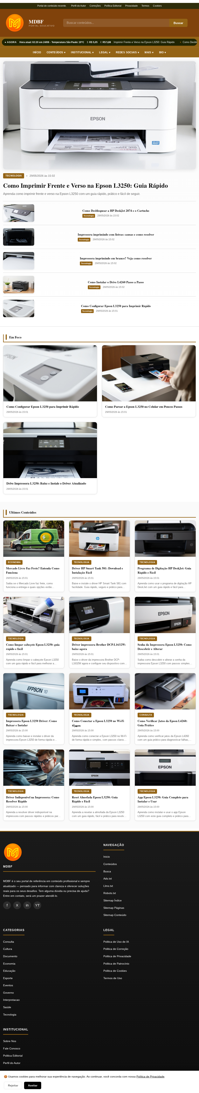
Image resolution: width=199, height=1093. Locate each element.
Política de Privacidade (150, 1076)
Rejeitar (13, 1085)
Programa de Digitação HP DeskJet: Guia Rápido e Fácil (164, 570)
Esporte (8, 978)
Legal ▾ (104, 52)
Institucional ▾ (82, 52)
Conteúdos (110, 864)
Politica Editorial (13, 1055)
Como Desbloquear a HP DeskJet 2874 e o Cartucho (115, 210)
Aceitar (32, 1085)
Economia (14, 562)
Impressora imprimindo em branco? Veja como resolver (116, 258)
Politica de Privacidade (117, 956)
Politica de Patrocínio (116, 963)
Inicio (106, 856)
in (27, 905)
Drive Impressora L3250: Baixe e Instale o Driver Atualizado (46, 483)
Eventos (8, 985)
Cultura (7, 948)
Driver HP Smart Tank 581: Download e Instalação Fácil (97, 570)
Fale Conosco (11, 1048)
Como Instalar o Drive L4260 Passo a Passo (116, 282)
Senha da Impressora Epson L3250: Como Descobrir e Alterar (165, 646)
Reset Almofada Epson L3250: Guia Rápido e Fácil (95, 799)
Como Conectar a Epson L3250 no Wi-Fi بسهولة (98, 723)
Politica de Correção (115, 948)
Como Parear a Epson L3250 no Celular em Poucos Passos (143, 406)
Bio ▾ (162, 52)
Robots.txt (109, 893)
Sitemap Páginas (113, 907)
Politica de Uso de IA (116, 941)
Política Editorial (112, 5)
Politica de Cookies (115, 970)
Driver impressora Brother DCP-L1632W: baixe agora (99, 646)
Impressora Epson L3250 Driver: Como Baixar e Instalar (31, 723)
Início (37, 52)
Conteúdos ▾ (56, 52)
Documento (10, 956)
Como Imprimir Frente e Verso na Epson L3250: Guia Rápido (138, 42)
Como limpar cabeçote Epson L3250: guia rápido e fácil (33, 646)
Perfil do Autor (78, 5)
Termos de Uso (112, 978)
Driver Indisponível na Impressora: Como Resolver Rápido (32, 799)
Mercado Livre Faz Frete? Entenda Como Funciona (32, 570)
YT (37, 905)
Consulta (146, 715)
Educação (9, 970)
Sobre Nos (9, 1041)
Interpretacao (11, 999)
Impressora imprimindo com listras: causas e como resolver (116, 234)
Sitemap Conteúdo (114, 915)
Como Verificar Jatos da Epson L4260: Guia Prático (162, 723)
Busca (107, 871)
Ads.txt (107, 878)
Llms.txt (108, 885)
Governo (8, 992)
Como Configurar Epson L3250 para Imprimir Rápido (116, 306)
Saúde (7, 1007)
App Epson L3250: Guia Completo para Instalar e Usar (163, 799)
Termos (145, 5)
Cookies (157, 5)
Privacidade (131, 5)
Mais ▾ (149, 52)
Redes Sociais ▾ (127, 52)
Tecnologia (13, 175)
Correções (95, 5)
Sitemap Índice (112, 900)
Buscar (178, 23)
